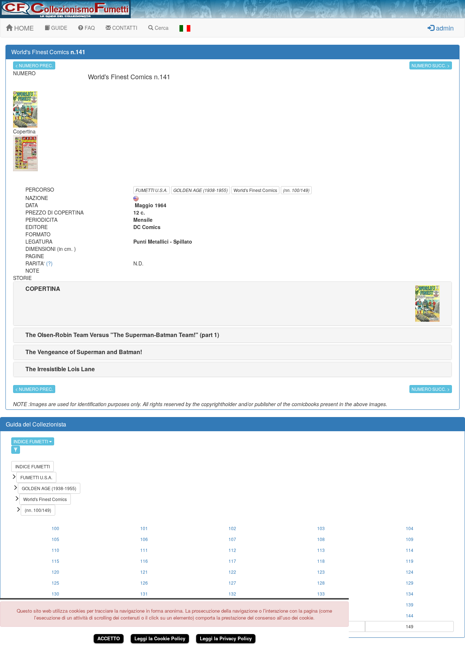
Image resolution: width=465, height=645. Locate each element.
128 (321, 583)
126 (144, 583)
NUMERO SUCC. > (431, 65)
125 (55, 583)
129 (409, 583)
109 (409, 539)
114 (409, 550)
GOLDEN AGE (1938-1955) (200, 190)
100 (55, 528)
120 (55, 572)
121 (144, 572)
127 (232, 583)
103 (321, 528)
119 (409, 561)
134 (409, 593)
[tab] (232, 303)
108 (321, 539)
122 (232, 572)
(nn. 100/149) (296, 190)
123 (321, 572)
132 (232, 593)
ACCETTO (108, 638)
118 (321, 561)
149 (409, 626)
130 (55, 593)
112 (232, 550)
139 (409, 604)
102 (232, 528)
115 (55, 561)
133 (321, 593)
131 (144, 593)
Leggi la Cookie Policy (159, 638)
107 (232, 539)
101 (144, 528)
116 (144, 561)
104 (409, 528)
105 (55, 539)
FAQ (89, 27)
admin (444, 27)
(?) (49, 263)
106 (144, 539)
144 (409, 615)
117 (232, 561)
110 (55, 550)
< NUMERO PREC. (34, 65)
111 (144, 550)
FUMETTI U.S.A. (151, 190)
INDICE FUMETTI (31, 441)
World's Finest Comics (255, 190)
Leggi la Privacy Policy (226, 638)
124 (409, 572)
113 (321, 550)
